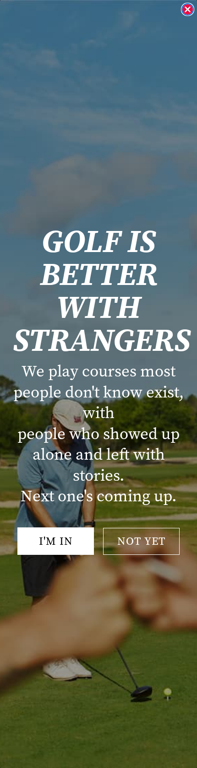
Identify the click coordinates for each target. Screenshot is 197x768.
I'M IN (56, 541)
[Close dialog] (187, 9)
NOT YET (141, 541)
